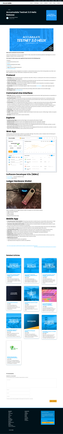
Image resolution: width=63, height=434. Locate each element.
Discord (26, 414)
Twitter (26, 412)
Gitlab (26, 415)
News (9, 9)
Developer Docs (11, 422)
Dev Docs (35, 0)
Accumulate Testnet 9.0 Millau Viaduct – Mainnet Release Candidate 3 (13, 275)
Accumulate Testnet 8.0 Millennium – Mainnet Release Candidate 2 (31, 275)
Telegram (26, 413)
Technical (9, 68)
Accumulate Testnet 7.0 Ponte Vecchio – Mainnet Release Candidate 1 (49, 275)
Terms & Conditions (11, 426)
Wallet (56, 0)
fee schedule (38, 85)
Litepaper (52, 0)
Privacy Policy (10, 425)
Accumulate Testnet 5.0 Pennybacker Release (12, 330)
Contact (58, 3)
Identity (46, 0)
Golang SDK (9, 178)
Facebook (26, 418)
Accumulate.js (9, 176)
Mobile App (9, 65)
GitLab (49, 0)
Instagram (26, 420)
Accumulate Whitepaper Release (30, 331)
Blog (54, 3)
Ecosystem (39, 0)
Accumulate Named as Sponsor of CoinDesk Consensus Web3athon (47, 304)
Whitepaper (60, 0)
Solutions (45, 3)
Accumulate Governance (12, 302)
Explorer (43, 0)
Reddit (26, 416)
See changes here (19, 90)
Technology (36, 3)
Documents (13, 68)
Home (31, 3)
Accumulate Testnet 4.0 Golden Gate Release (49, 332)
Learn (41, 3)
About (50, 3)
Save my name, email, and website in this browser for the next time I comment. (20, 398)
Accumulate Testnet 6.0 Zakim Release (31, 303)
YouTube (26, 417)
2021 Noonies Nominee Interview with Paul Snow (12, 357)
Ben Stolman (15, 17)
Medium (26, 419)
